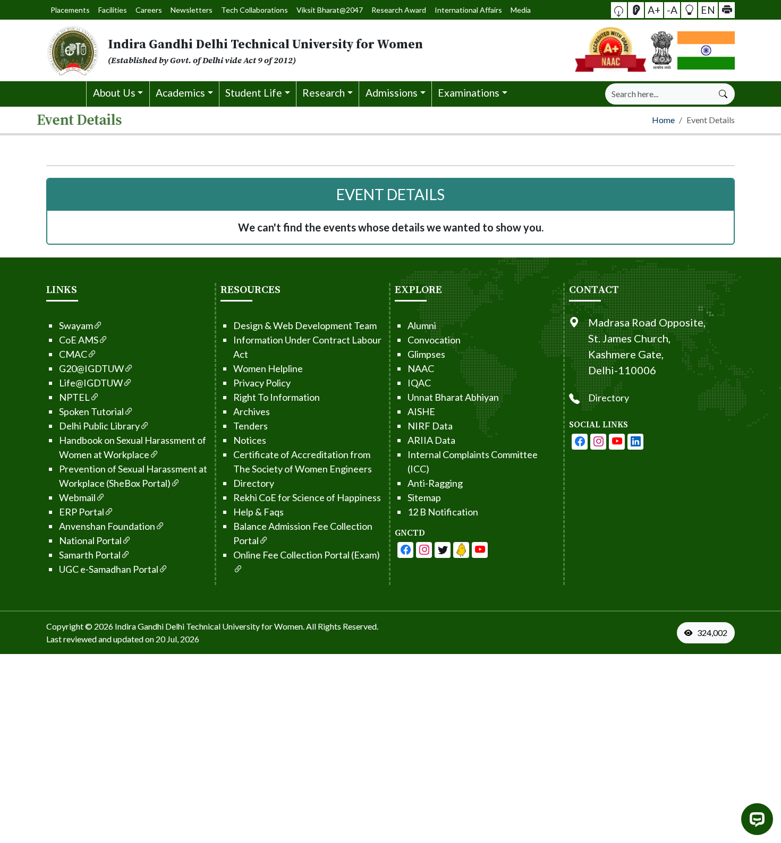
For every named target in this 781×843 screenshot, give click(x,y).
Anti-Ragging (435, 633)
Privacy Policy (262, 532)
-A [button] (672, 9)
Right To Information (276, 547)
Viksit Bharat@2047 (329, 9)
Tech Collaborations (254, 9)
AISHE (421, 561)
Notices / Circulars (528, 153)
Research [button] (323, 93)
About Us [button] (114, 93)
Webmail (77, 647)
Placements (70, 9)
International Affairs (468, 9)
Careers (148, 9)
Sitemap (424, 647)
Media (521, 9)
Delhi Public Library (99, 575)
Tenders (250, 575)
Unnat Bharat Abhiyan (453, 547)
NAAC (421, 518)
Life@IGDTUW (91, 532)
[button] (619, 10)
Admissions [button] (392, 93)
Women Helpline (268, 518)
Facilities (112, 9)
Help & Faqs (258, 661)
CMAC (73, 504)
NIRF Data (430, 575)
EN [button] (708, 9)
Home (66, 92)
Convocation (434, 489)
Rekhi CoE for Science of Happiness (307, 647)
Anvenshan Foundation (107, 676)
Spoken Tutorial (91, 561)
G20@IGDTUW (91, 518)
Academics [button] (180, 93)
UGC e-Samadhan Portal (108, 719)
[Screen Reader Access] (636, 10)
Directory (253, 633)
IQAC (106, 153)
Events (673, 153)
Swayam (76, 475)
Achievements (242, 153)
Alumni (422, 475)
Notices (380, 153)
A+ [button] (654, 9)
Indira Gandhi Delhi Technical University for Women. (209, 776)
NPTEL (74, 547)
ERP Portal (81, 661)
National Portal (90, 690)
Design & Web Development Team (305, 475)
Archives (251, 561)
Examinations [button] (468, 93)
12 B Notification (443, 661)
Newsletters (192, 9)
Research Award (398, 9)
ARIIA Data (431, 590)
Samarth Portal (90, 704)
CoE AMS (78, 489)
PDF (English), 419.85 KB (290, 302)
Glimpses (426, 504)
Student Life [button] (253, 93)
